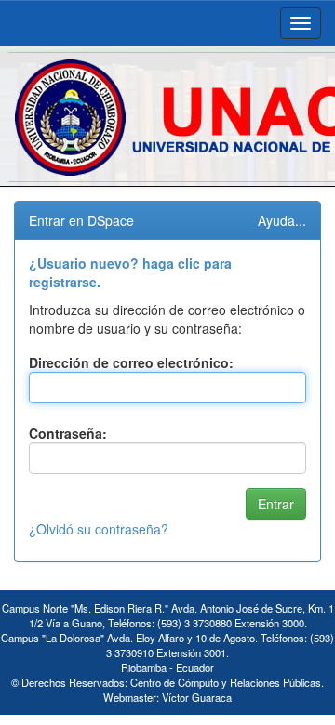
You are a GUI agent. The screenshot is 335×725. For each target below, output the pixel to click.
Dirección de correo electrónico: (131, 362)
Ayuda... (282, 220)
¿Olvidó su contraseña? (98, 529)
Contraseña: (68, 433)
